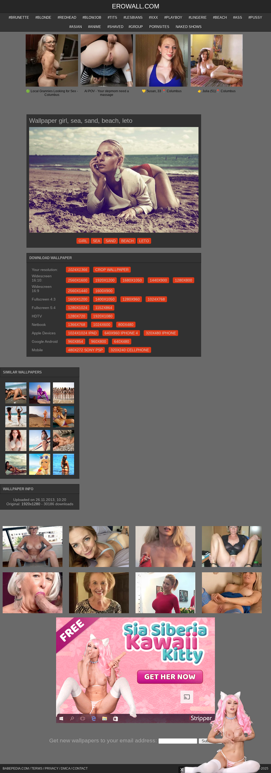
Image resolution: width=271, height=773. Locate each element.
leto (144, 241)
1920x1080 (102, 316)
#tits (112, 18)
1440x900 (158, 280)
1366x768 (76, 324)
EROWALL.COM (135, 6)
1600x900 (103, 291)
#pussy (255, 18)
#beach (220, 18)
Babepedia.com (16, 768)
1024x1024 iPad (82, 333)
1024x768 (156, 299)
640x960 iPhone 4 (121, 333)
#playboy (173, 18)
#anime (94, 27)
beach (127, 241)
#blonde (43, 18)
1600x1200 (77, 299)
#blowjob (92, 18)
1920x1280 (30, 504)
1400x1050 (105, 299)
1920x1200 (105, 280)
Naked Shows (189, 27)
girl (83, 241)
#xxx (153, 18)
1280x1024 (77, 308)
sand (111, 241)
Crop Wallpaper (112, 270)
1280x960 (131, 299)
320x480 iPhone (161, 333)
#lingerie (198, 18)
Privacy (51, 768)
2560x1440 (77, 291)
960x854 (75, 341)
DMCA (65, 768)
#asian (75, 27)
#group (136, 27)
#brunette (19, 18)
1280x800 (183, 280)
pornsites (159, 27)
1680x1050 (132, 280)
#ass (237, 18)
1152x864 (103, 308)
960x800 (98, 341)
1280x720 (76, 316)
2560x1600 (77, 280)
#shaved (115, 27)
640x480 (121, 341)
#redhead (67, 18)
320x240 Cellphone (130, 350)
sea (96, 241)
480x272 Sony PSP (85, 350)
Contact (80, 768)
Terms (36, 768)
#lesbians (133, 18)
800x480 (125, 324)
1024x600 (101, 324)
